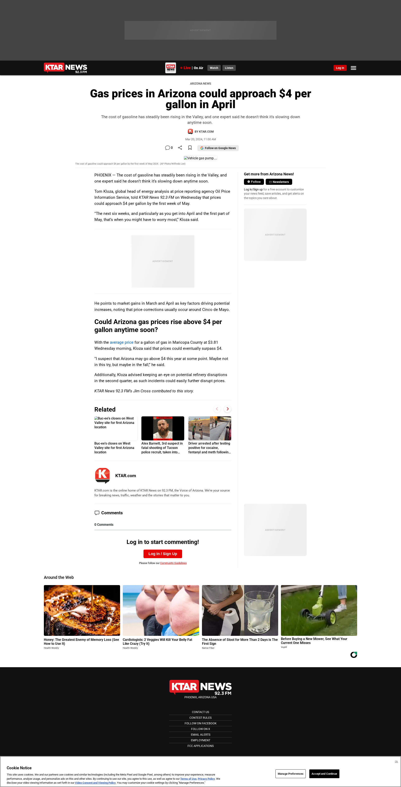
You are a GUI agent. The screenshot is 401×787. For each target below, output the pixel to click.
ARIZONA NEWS (200, 83)
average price (121, 342)
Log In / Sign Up (162, 554)
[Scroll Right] (227, 409)
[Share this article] (180, 148)
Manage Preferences (290, 773)
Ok (396, 761)
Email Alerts (200, 734)
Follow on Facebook (201, 723)
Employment (200, 740)
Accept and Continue (324, 773)
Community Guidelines (173, 563)
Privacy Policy (206, 778)
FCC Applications (201, 746)
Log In (340, 68)
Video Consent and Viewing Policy (95, 782)
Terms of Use (188, 778)
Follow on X (200, 729)
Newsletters (281, 182)
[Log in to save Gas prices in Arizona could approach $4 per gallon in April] (190, 148)
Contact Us (200, 712)
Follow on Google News (220, 148)
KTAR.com (125, 475)
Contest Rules (200, 717)
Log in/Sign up (253, 189)
